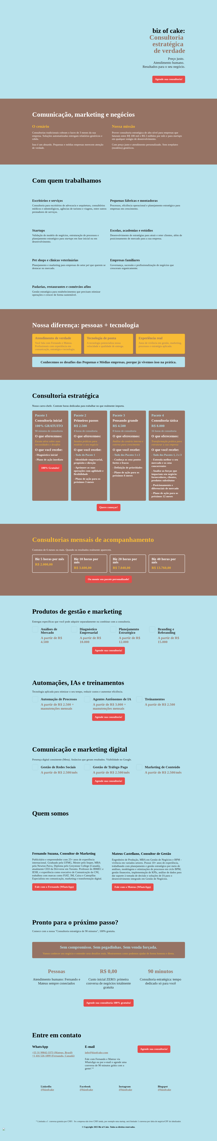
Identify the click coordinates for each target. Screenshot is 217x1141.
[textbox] (108, 570)
